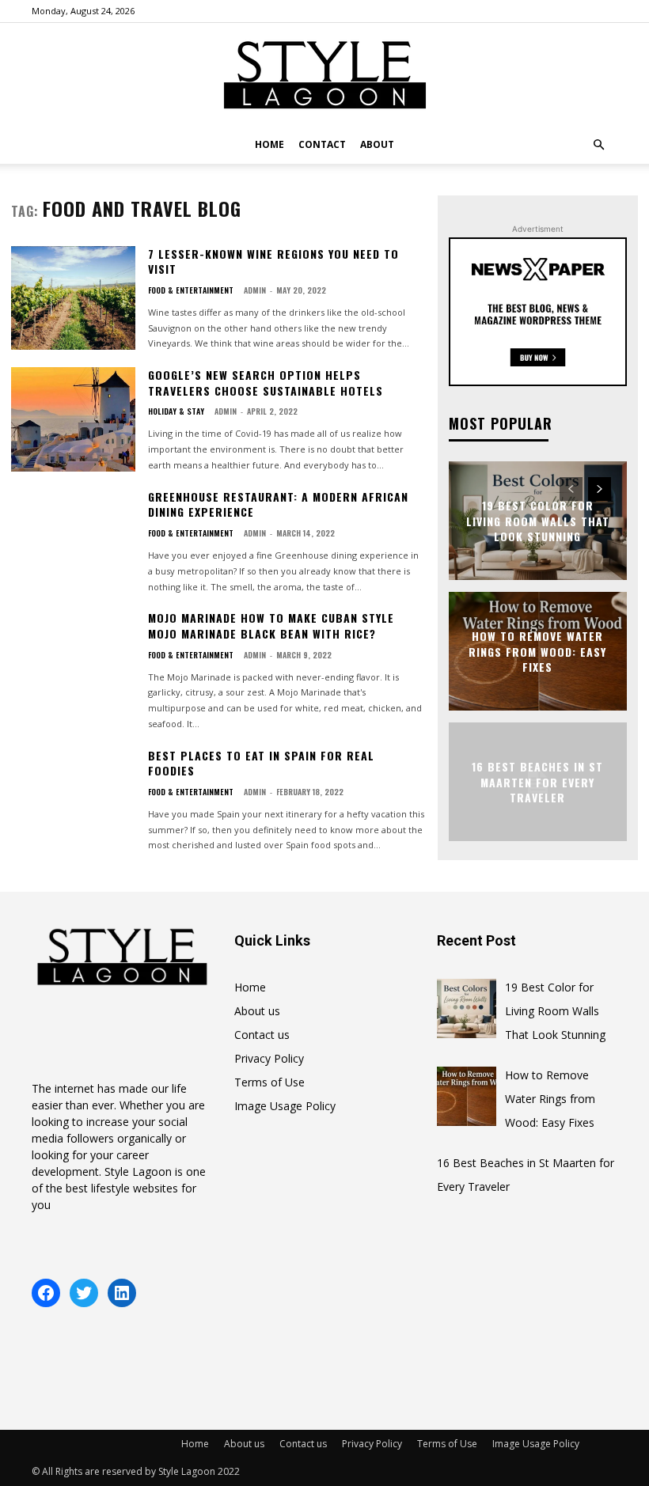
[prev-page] (571, 489)
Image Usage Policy (285, 1105)
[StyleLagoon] (324, 75)
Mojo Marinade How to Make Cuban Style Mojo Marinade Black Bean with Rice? (271, 625)
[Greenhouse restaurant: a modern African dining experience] (73, 541)
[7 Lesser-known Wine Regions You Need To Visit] (73, 298)
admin (255, 290)
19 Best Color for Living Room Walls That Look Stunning (537, 520)
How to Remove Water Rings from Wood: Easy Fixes (537, 651)
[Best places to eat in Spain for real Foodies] (73, 800)
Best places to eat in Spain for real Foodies (261, 763)
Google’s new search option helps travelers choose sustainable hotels (265, 382)
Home (269, 144)
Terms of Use (269, 1082)
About (377, 144)
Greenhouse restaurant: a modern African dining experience (278, 504)
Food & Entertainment (190, 290)
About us (257, 1010)
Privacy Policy (269, 1058)
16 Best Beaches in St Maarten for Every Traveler (537, 782)
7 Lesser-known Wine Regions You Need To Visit (273, 261)
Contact (322, 144)
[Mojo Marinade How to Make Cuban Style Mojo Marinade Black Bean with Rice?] (73, 662)
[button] (598, 145)
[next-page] (599, 489)
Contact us (262, 1034)
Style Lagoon (138, 1171)
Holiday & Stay (176, 411)
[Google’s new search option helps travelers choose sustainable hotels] (73, 419)
